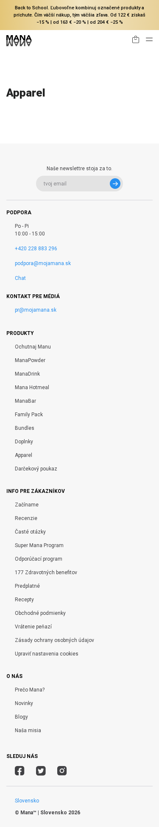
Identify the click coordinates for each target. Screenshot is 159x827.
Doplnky (24, 442)
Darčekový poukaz (36, 469)
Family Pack (29, 415)
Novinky (24, 703)
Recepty (24, 600)
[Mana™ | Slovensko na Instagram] (62, 772)
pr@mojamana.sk (35, 310)
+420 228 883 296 (36, 249)
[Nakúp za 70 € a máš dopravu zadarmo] (135, 41)
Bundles (24, 428)
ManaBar (25, 401)
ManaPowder (30, 360)
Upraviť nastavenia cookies (46, 654)
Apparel (23, 455)
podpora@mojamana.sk (43, 263)
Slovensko (27, 801)
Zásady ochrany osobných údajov (54, 640)
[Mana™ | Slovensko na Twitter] (41, 772)
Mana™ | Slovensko (43, 813)
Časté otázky (30, 532)
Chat (20, 278)
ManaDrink (27, 374)
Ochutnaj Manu (33, 347)
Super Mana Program (39, 545)
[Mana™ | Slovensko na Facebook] (20, 772)
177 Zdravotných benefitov (46, 572)
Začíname (27, 505)
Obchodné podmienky (40, 613)
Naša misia (28, 730)
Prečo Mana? (30, 690)
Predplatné (27, 586)
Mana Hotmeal (32, 387)
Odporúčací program (38, 559)
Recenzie (26, 518)
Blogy (21, 717)
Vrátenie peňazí (33, 627)
